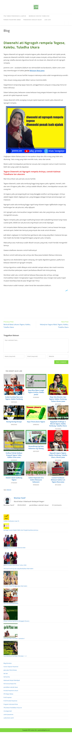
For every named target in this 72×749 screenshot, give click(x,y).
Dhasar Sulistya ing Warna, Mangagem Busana (16, 621)
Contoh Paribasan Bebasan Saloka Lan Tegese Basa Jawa (58, 480)
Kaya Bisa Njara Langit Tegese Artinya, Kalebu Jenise (36, 392)
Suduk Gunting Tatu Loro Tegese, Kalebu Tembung (14, 398)
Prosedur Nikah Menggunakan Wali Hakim (15, 586)
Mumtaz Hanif (19, 498)
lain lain (6, 673)
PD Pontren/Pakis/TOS (10, 684)
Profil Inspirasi (8, 697)
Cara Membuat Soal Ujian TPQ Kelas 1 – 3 (15, 656)
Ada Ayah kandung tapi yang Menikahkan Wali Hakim (18, 568)
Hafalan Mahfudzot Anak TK (11, 521)
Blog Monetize (8, 663)
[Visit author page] (7, 500)
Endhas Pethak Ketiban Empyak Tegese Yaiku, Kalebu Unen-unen (14, 455)
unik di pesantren (8, 714)
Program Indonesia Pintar (11, 704)
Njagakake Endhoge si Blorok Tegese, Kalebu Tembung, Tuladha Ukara (58, 424)
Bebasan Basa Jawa (37, 70)
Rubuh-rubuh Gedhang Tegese (14, 479)
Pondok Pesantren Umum (11, 690)
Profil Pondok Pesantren (10, 701)
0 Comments (57, 505)
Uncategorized (8, 711)
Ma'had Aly (7, 677)
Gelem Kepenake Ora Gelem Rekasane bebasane (36, 480)
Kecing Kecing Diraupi (14, 422)
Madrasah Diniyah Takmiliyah (12, 680)
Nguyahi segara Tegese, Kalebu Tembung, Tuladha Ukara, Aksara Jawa (58, 455)
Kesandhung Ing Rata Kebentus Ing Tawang (36, 447)
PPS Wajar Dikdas (8, 694)
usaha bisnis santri (9, 718)
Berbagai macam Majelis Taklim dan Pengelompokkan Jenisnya (21, 530)
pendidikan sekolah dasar (39, 505)
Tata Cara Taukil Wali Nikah (11, 603)
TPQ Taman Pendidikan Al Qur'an (13, 707)
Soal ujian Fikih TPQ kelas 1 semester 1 (14, 638)
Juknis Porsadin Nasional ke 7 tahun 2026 (15, 565)
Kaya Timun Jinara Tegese (36, 422)
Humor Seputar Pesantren (11, 666)
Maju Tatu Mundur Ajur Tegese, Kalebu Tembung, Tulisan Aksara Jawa (58, 399)
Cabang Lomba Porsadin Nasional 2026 (14, 547)
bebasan (9, 490)
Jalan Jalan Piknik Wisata (10, 670)
